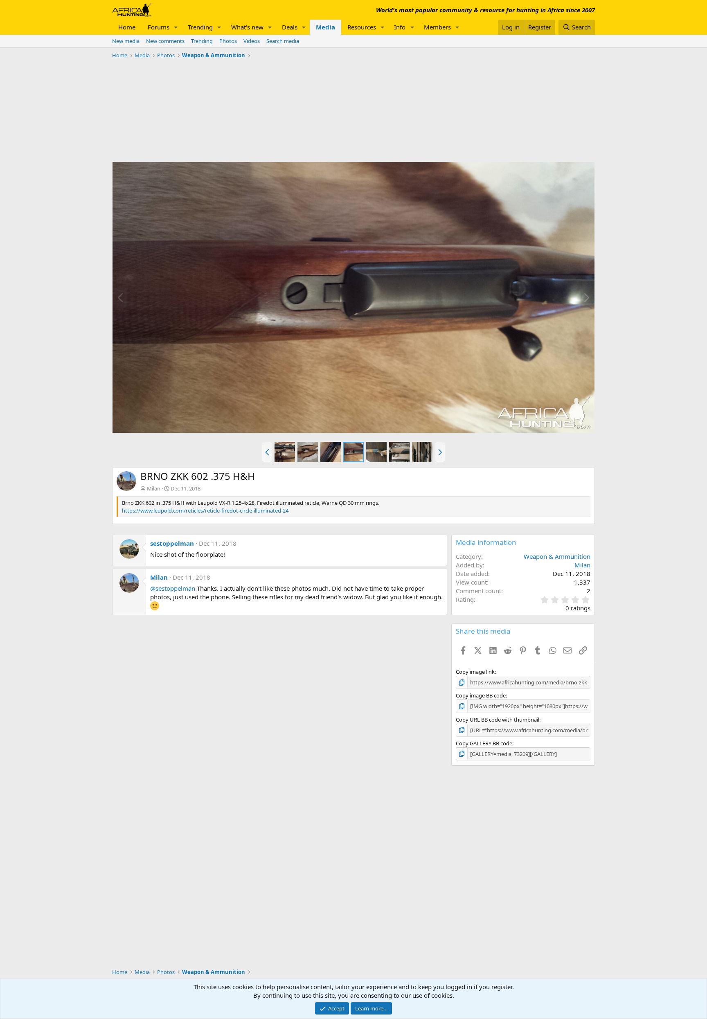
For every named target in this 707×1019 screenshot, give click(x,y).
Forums (158, 27)
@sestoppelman (172, 588)
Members (437, 27)
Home (126, 27)
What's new (247, 27)
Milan (153, 488)
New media (126, 41)
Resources (361, 27)
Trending (200, 27)
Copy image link (475, 671)
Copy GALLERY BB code (484, 743)
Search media (282, 41)
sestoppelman (172, 543)
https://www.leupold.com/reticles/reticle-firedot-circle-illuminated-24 (205, 510)
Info (399, 27)
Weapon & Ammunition (557, 556)
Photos (228, 41)
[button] (176, 27)
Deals (289, 27)
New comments (165, 41)
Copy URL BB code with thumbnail (497, 719)
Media (325, 27)
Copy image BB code (481, 695)
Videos (251, 41)
